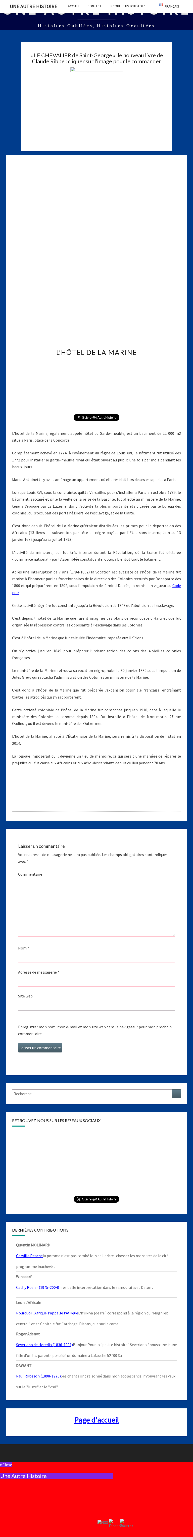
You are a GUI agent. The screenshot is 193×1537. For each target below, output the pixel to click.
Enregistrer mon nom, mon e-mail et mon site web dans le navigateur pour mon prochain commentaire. (95, 1030)
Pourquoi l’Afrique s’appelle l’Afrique (47, 1312)
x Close (6, 1464)
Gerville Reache (29, 1255)
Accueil (74, 6)
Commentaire (30, 874)
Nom (23, 947)
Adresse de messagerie (38, 972)
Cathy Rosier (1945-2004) (37, 1287)
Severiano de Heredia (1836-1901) (44, 1344)
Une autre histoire (33, 6)
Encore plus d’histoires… (130, 6)
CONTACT (94, 6)
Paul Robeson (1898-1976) (38, 1376)
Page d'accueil (96, 1419)
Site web (25, 995)
